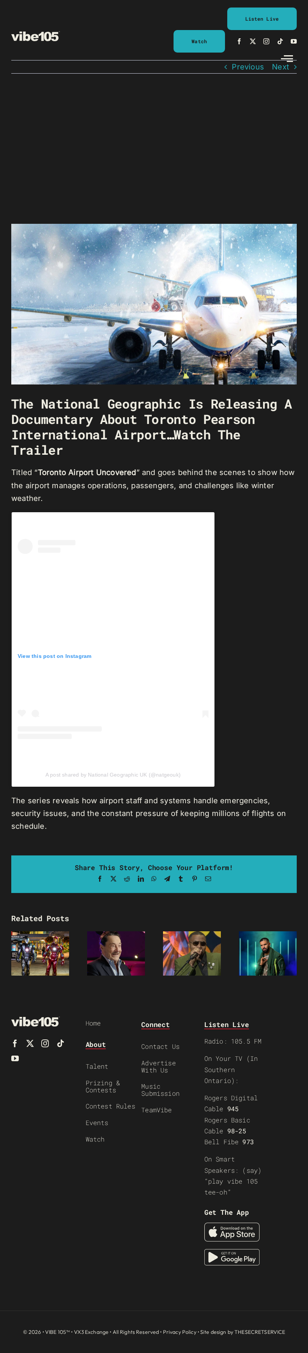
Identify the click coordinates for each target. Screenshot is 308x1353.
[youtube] (294, 41)
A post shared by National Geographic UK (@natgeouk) (113, 775)
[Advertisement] (154, 148)
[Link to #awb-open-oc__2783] (287, 59)
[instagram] (266, 41)
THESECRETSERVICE (259, 1332)
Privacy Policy (179, 1332)
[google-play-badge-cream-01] (232, 1252)
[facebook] (239, 41)
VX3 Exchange (91, 1332)
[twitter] (253, 41)
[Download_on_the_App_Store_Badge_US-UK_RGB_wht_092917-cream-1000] (232, 1226)
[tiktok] (280, 41)
